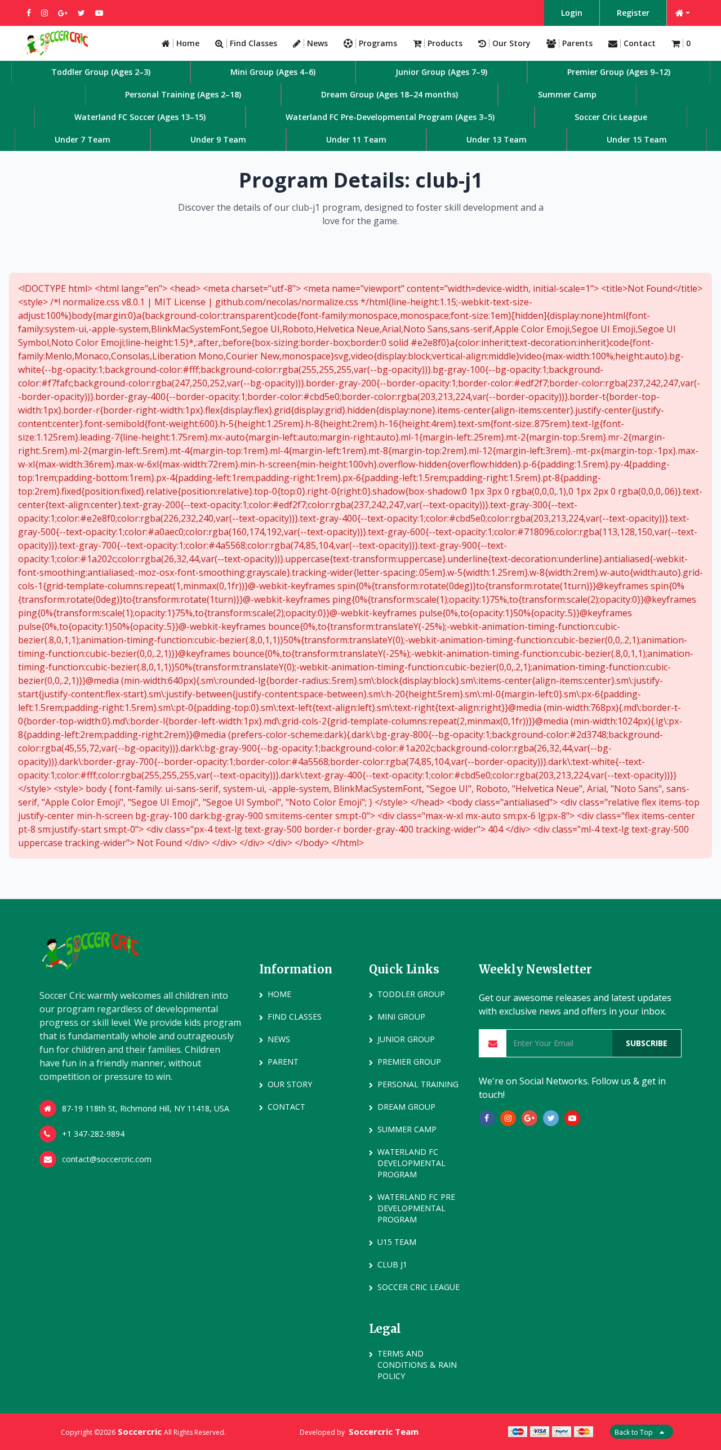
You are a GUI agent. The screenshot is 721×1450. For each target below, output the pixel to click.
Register (633, 12)
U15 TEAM (396, 1241)
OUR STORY (290, 1084)
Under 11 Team (356, 139)
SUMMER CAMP (407, 1129)
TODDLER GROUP (411, 994)
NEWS (279, 1039)
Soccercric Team (384, 1431)
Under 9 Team (218, 139)
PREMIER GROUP (409, 1061)
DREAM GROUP (406, 1106)
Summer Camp (567, 94)
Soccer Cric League (611, 117)
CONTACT (286, 1106)
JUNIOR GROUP (406, 1039)
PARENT (283, 1061)
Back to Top (635, 1432)
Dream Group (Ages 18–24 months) (389, 94)
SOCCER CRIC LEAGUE (418, 1287)
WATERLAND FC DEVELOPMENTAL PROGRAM (411, 1163)
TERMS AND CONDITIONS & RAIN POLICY (417, 1364)
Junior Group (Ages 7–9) (441, 71)
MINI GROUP (401, 1016)
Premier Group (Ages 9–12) (618, 71)
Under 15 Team (637, 139)
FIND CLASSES (295, 1016)
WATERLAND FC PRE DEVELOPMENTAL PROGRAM (416, 1208)
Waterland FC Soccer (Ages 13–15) (140, 117)
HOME (279, 994)
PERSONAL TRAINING (418, 1084)
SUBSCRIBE (646, 1043)
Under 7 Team (82, 139)
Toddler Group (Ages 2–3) (100, 71)
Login (571, 12)
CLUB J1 (392, 1264)
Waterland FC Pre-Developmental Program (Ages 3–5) (390, 117)
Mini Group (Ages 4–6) (272, 71)
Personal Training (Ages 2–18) (183, 94)
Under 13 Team (496, 139)
